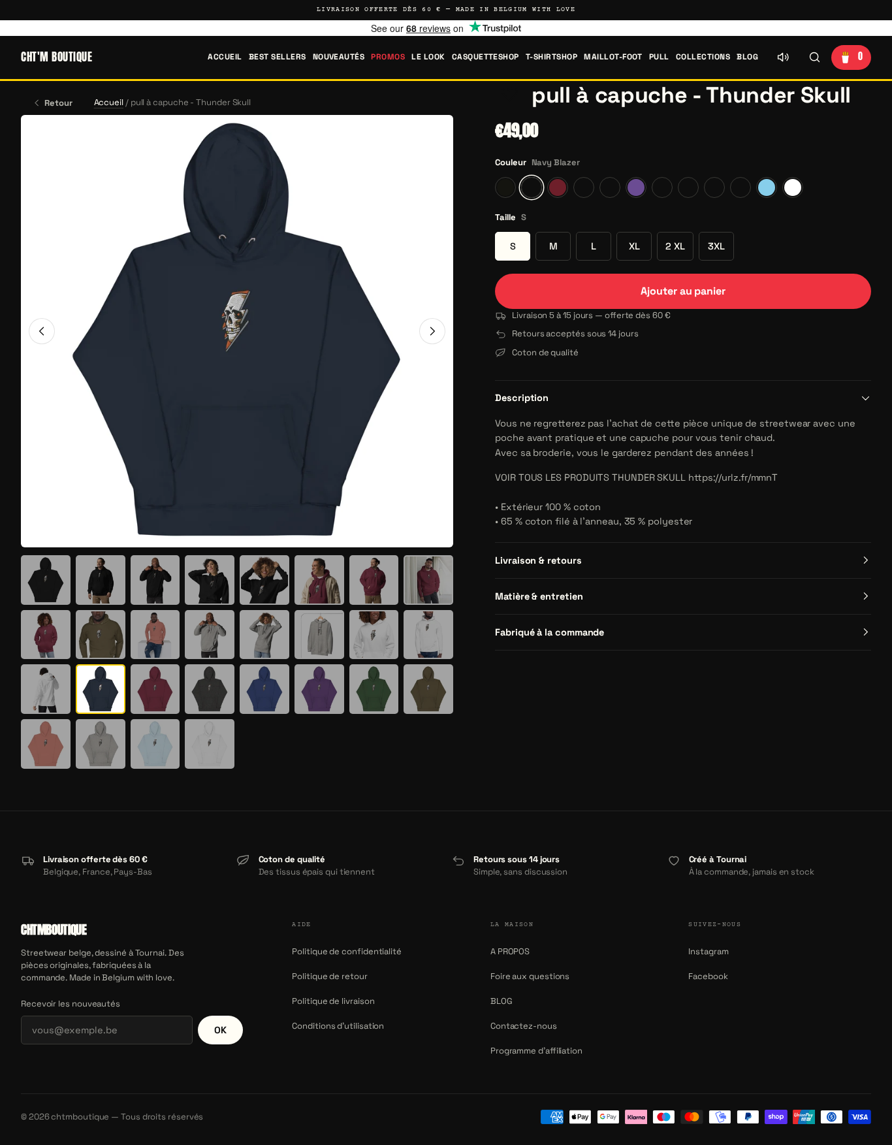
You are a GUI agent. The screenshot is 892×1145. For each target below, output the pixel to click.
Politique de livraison (333, 1001)
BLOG (747, 57)
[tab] (46, 580)
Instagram (708, 951)
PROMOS (388, 57)
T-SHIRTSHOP (551, 57)
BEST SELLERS (277, 57)
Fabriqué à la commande (549, 632)
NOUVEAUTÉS (339, 57)
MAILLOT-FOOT (613, 57)
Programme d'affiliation (536, 1050)
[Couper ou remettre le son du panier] (783, 57)
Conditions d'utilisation (338, 1025)
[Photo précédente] (42, 331)
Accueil (225, 57)
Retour (58, 102)
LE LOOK (428, 57)
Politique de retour (329, 976)
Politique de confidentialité (347, 951)
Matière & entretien (538, 596)
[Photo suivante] (432, 331)
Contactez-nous (523, 1025)
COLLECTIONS (703, 57)
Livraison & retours (538, 560)
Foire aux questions (529, 976)
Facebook (707, 976)
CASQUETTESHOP (485, 57)
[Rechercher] (814, 57)
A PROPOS (510, 951)
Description (522, 398)
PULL (659, 57)
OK (220, 1030)
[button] (509, 95)
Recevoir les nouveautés (70, 1003)
